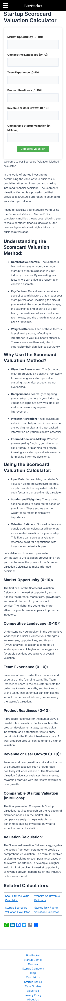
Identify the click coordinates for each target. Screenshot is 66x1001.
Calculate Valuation (33, 148)
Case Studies (33, 986)
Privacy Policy (33, 995)
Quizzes (33, 964)
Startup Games (33, 959)
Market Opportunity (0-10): (25, 37)
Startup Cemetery (33, 968)
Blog (33, 973)
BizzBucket (33, 955)
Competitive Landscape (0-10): (27, 54)
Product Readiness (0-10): (24, 90)
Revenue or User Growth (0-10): (28, 108)
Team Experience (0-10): (23, 72)
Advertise (33, 990)
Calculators (33, 977)
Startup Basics (33, 982)
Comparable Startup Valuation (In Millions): (28, 128)
